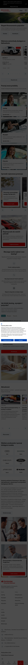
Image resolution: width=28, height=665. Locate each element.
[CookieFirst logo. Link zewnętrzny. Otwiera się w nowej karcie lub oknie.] (1, 324)
